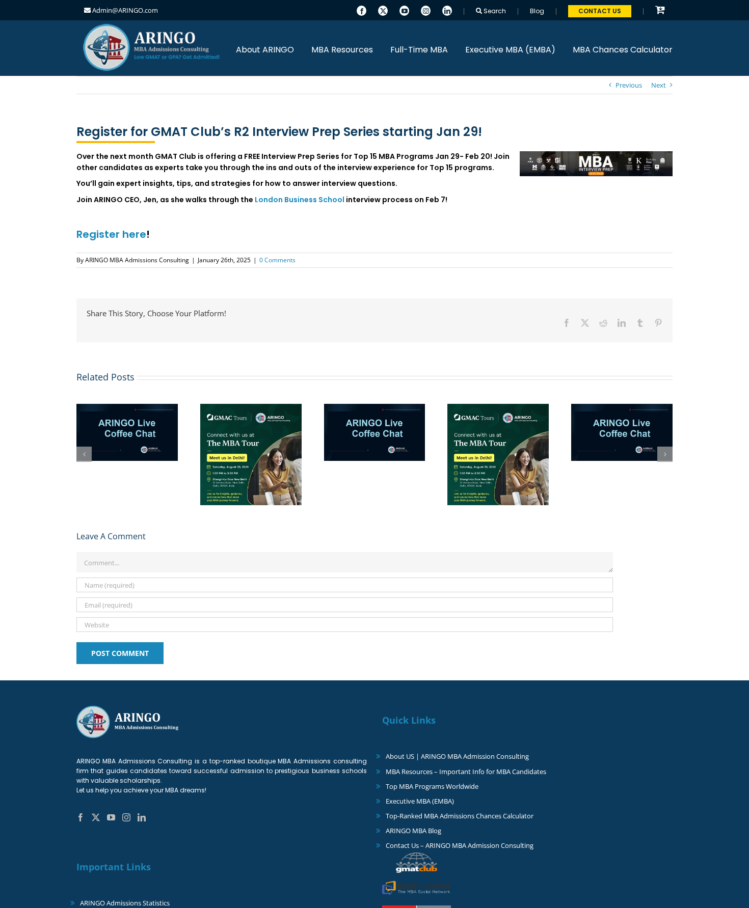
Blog (537, 11)
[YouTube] (404, 10)
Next (658, 85)
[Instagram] (426, 10)
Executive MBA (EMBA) (420, 801)
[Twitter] (383, 10)
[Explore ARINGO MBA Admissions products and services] (660, 10)
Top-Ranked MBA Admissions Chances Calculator (459, 815)
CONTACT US (599, 11)
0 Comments (277, 260)
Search (494, 11)
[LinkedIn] (447, 10)
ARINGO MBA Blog (413, 830)
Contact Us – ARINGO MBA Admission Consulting (459, 845)
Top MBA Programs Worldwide (432, 786)
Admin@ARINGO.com (124, 10)
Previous (629, 85)
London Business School (299, 200)
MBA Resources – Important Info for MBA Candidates (466, 771)
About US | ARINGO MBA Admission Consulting (457, 756)
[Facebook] (361, 10)
